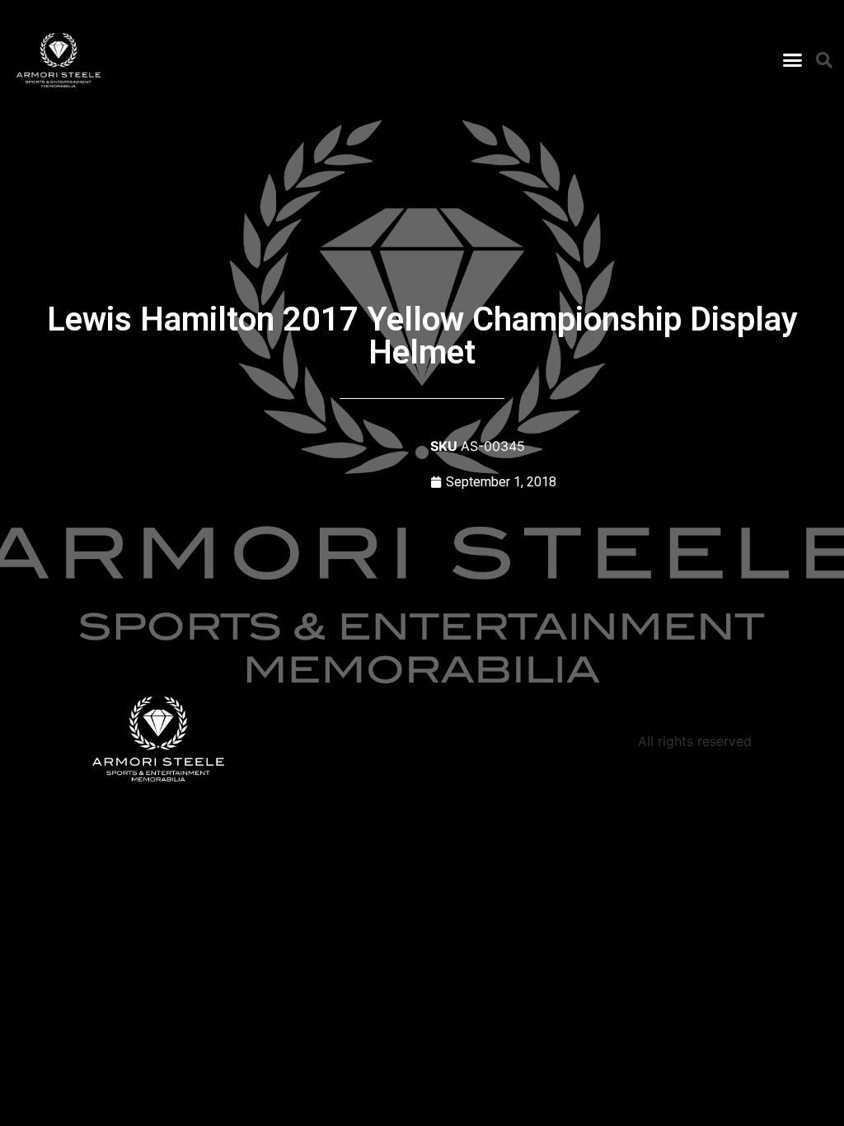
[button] (792, 60)
